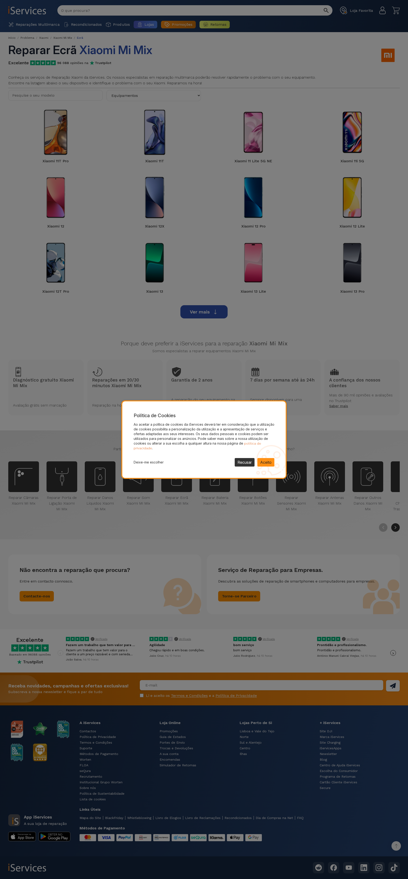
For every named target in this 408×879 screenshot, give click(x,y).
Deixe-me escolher (149, 462)
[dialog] (204, 439)
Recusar (245, 462)
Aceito (266, 462)
